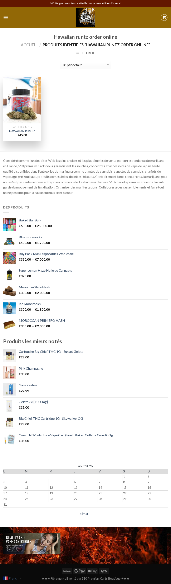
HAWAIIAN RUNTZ (22, 131)
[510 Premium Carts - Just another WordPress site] (85, 17)
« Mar (84, 513)
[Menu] (5, 17)
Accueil (29, 45)
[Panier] (164, 17)
